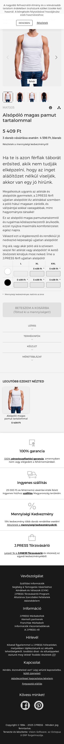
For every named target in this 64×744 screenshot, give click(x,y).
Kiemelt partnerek (32, 619)
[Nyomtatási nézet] (50, 107)
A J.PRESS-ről (32, 629)
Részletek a (32, 524)
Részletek (42, 23)
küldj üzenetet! (32, 673)
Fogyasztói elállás (32, 683)
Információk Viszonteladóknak (32, 626)
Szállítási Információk (32, 583)
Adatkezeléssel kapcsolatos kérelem (32, 678)
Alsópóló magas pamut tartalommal (16, 417)
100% (24, 458)
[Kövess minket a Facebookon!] (25, 705)
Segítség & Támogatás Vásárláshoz (32, 587)
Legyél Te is (23, 553)
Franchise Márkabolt (32, 622)
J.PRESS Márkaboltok (32, 615)
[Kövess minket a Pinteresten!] (38, 705)
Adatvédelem (32, 600)
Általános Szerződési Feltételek (32, 597)
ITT (53, 654)
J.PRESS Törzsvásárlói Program (32, 593)
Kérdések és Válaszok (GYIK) (32, 590)
